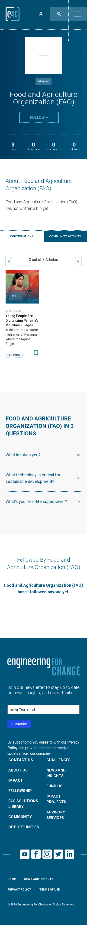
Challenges (58, 760)
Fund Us (54, 786)
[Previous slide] (9, 261)
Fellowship (20, 790)
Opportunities (23, 827)
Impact (15, 780)
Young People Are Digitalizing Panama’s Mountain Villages (22, 320)
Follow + (39, 117)
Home (11, 879)
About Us (18, 770)
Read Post (13, 355)
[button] (77, 14)
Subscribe (19, 724)
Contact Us (20, 760)
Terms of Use (49, 889)
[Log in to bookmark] (36, 353)
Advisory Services (55, 815)
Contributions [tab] (21, 236)
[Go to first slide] (78, 261)
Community (20, 817)
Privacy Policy (19, 889)
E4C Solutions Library (23, 804)
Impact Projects (56, 799)
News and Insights (56, 773)
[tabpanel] (43, 310)
